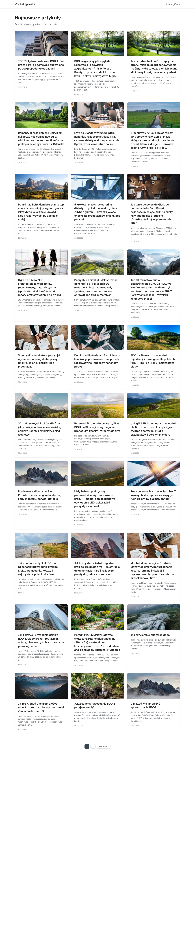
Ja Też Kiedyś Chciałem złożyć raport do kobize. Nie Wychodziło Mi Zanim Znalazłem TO (41, 707)
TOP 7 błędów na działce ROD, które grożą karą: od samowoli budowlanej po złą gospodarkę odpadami (41, 65)
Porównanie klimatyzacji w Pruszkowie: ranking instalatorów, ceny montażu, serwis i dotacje (39, 495)
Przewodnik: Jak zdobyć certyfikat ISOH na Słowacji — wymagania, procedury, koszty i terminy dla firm (97, 427)
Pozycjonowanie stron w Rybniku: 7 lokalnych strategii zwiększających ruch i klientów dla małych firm (153, 495)
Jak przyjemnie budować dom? (150, 635)
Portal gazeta (25, 4)
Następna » (104, 746)
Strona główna (173, 4)
